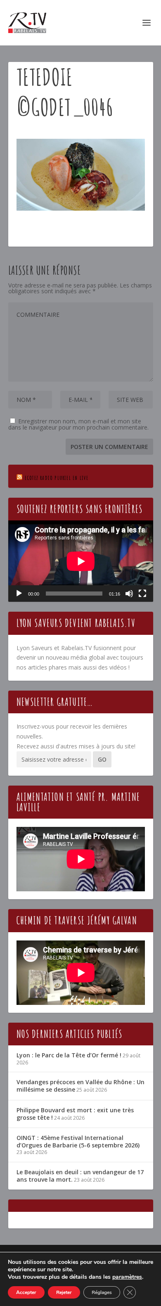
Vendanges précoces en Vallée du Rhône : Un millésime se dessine (80, 1085)
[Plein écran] (142, 593)
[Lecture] (19, 593)
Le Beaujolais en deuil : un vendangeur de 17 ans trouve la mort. (80, 1175)
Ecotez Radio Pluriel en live (57, 477)
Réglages (102, 1292)
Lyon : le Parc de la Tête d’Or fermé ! (69, 1055)
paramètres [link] (127, 1277)
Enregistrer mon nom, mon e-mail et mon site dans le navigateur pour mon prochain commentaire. (78, 424)
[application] (80, 561)
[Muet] (129, 593)
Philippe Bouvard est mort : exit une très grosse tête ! (75, 1113)
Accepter (26, 1292)
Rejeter (64, 1292)
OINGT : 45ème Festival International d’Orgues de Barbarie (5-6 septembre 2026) (78, 1141)
